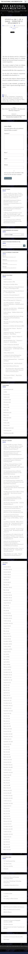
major (23, 99)
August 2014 (6, 775)
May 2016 (6, 721)
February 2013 (7, 821)
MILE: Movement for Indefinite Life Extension (14, 907)
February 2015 (7, 759)
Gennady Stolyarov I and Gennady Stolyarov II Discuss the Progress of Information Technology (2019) (14, 209)
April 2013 (6, 816)
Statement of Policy (8, 377)
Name (6, 152)
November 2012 (7, 829)
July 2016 (6, 716)
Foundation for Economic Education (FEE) (13, 936)
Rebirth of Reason (8, 912)
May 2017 (6, 690)
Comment (7, 133)
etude (21, 98)
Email (6, 158)
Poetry (5, 420)
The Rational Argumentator (11, 1)
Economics (6, 399)
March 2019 (6, 633)
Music (5, 95)
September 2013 (7, 803)
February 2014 (7, 790)
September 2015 (7, 741)
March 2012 (6, 849)
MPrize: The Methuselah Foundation (12, 909)
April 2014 (6, 785)
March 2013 (6, 818)
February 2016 (7, 728)
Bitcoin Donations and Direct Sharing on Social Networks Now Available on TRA (14, 116)
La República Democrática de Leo (11, 885)
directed (4, 98)
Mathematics (6, 412)
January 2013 (6, 823)
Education (6, 402)
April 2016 (6, 723)
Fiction (5, 404)
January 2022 (6, 592)
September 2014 (7, 772)
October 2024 (6, 574)
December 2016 (7, 703)
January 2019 (6, 638)
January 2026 (6, 566)
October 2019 (6, 620)
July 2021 (6, 605)
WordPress (17, 946)
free (7, 99)
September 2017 (7, 680)
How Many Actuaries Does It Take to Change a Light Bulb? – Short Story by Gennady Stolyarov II (14, 493)
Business (6, 394)
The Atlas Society (7, 863)
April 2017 (6, 692)
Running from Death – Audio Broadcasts (13, 363)
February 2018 (7, 667)
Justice (5, 410)
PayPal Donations (8, 279)
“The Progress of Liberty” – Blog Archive (13, 375)
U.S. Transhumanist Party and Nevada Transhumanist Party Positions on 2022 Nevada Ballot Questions (12, 499)
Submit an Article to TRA (9, 281)
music (10, 101)
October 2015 (6, 739)
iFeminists (6, 868)
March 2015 (6, 757)
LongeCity (6, 896)
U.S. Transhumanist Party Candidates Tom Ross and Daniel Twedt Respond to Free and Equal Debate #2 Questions (14, 482)
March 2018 (6, 664)
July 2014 (6, 777)
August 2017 (6, 682)
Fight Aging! (6, 939)
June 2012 (6, 841)
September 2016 (7, 710)
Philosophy (6, 417)
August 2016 (6, 713)
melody (4, 101)
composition (12, 96)
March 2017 (6, 695)
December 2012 (7, 826)
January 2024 (6, 582)
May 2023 (6, 584)
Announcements (7, 389)
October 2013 (6, 800)
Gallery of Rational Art (9, 352)
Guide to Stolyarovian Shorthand (11, 344)
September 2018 (7, 649)
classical (6, 96)
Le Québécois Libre (8, 893)
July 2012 (6, 839)
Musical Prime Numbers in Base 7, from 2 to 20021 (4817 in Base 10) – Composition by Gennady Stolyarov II (14, 550)
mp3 (8, 101)
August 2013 (6, 805)
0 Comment (15, 27)
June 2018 (6, 656)
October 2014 (6, 770)
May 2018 (6, 659)
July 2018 (6, 654)
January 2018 (6, 669)
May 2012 (6, 844)
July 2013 (6, 808)
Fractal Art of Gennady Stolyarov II (11, 295)
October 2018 (6, 646)
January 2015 (6, 762)
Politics (5, 422)
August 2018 (6, 651)
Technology (6, 430)
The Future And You (8, 866)
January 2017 (6, 700)
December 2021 (7, 595)
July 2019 (6, 628)
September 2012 (7, 834)
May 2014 (6, 782)
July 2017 (6, 685)
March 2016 (6, 726)
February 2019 (7, 636)
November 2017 (7, 674)
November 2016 (7, 705)
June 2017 (6, 687)
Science (5, 425)
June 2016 (6, 718)
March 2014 (6, 787)
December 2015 (7, 734)
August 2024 (6, 577)
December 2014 (7, 764)
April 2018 (6, 662)
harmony (19, 99)
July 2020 (6, 610)
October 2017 (6, 677)
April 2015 (6, 754)
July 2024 (6, 579)
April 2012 (6, 847)
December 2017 (7, 672)
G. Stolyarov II (12, 99)
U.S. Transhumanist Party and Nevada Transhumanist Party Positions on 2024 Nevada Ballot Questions (12, 221)
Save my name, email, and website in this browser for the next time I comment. (14, 173)
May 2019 (6, 631)
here (24, 70)
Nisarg (26, 946)
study (18, 101)
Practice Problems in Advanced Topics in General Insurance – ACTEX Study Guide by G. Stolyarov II (14, 349)
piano (14, 101)
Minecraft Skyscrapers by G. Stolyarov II (12, 300)
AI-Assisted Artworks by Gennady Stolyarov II (14, 297)
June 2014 (6, 780)
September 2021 (7, 600)
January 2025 (6, 572)
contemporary (19, 96)
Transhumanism (7, 433)
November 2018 (7, 644)
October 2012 (6, 831)
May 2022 (6, 590)
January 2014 (6, 793)
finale (4, 99)
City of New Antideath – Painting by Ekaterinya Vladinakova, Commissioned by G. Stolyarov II (14, 304)
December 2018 (7, 641)
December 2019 (7, 615)
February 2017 (7, 698)
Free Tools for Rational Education (11, 366)
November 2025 (7, 569)
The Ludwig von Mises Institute (11, 898)
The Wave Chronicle (8, 924)
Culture (5, 397)
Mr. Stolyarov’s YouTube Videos (11, 284)
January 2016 (6, 731)
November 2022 (7, 587)
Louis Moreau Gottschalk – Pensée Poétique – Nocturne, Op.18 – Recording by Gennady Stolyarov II (14, 530)
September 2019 (7, 623)
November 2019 (7, 618)
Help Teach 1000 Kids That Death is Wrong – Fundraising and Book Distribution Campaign (14, 318)
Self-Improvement (8, 428)
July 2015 (6, 746)
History (5, 407)
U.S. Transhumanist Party (9, 861)
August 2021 (6, 602)
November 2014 (7, 767)
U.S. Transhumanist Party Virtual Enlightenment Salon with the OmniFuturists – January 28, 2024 (14, 488)
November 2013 (7, 798)
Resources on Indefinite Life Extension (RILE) (14, 326)
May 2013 (6, 813)
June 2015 (6, 749)
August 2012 (6, 836)
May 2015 (6, 752)
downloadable (16, 98)
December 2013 (7, 795)
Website (6, 165)
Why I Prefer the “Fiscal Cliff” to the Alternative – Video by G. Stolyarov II (14, 109)
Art (4, 392)
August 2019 (6, 626)
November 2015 (7, 736)
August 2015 (6, 744)
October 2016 (6, 708)
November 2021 (7, 597)
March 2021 (6, 608)
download (9, 98)
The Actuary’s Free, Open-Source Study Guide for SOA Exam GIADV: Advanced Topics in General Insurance (14, 370)
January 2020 (6, 613)
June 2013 (6, 811)
